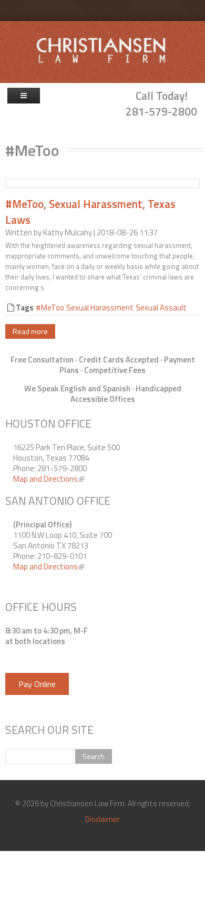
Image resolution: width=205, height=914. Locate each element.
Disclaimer (102, 819)
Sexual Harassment (100, 308)
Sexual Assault (161, 308)
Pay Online (37, 684)
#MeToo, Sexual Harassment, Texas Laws (90, 211)
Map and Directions (48, 479)
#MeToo (50, 308)
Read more (30, 331)
